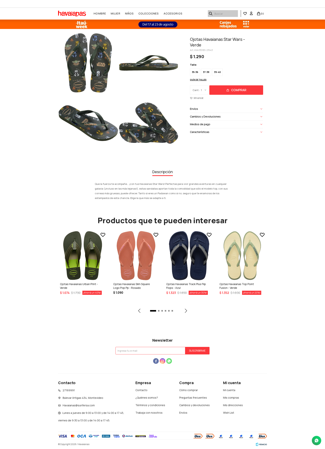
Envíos (183, 412)
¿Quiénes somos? (146, 397)
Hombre (100, 13)
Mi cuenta (229, 390)
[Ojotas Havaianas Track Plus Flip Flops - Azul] (189, 255)
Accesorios (173, 13)
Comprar (238, 90)
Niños (129, 13)
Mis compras (231, 397)
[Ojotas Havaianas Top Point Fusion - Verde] (242, 255)
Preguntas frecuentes (193, 397)
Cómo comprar (188, 390)
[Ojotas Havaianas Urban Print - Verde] (83, 255)
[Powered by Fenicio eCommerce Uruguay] (261, 444)
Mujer (115, 13)
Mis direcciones (233, 405)
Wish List (228, 412)
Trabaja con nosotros (148, 412)
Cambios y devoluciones (194, 405)
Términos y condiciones (150, 405)
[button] (210, 13)
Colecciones (148, 13)
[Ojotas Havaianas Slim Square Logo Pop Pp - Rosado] (136, 255)
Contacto (141, 390)
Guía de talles (198, 79)
